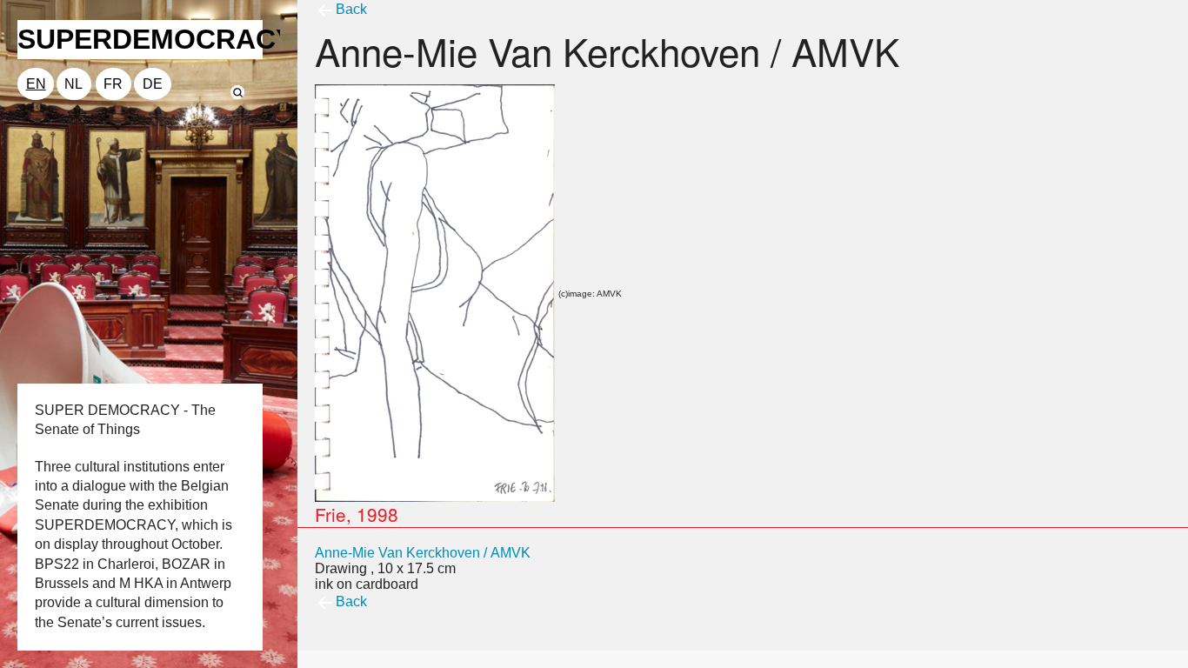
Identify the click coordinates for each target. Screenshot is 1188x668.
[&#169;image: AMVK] (435, 291)
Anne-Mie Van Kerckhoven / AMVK (423, 552)
